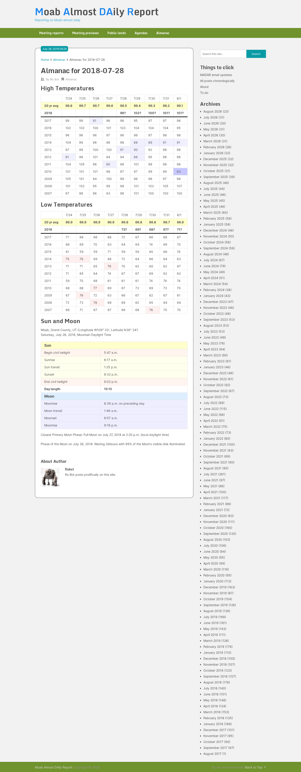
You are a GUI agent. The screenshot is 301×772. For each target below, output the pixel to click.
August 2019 (212, 611)
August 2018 (212, 682)
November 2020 (215, 522)
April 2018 (210, 706)
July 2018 (210, 688)
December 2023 (215, 302)
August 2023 (212, 325)
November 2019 (215, 593)
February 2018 (213, 718)
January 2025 (213, 224)
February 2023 (214, 361)
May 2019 (210, 629)
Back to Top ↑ (255, 767)
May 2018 (210, 700)
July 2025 (210, 189)
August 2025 (212, 183)
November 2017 (215, 736)
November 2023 (215, 307)
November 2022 (215, 379)
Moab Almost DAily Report (53, 767)
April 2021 (210, 492)
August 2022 (212, 397)
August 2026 (212, 111)
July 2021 (210, 474)
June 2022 (211, 409)
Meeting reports (51, 32)
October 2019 (213, 599)
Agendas (141, 32)
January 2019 (213, 652)
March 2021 (211, 498)
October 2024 (213, 242)
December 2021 (214, 444)
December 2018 (215, 658)
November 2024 (215, 236)
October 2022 (213, 385)
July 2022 (210, 403)
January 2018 (213, 724)
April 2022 (210, 420)
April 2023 (210, 349)
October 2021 (213, 456)
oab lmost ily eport (97, 11)
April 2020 (210, 563)
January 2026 (213, 153)
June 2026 (211, 123)
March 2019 (212, 640)
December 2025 (215, 159)
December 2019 (215, 587)
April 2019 (210, 635)
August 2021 (212, 468)
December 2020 (215, 516)
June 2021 (210, 480)
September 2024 (215, 248)
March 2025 (212, 212)
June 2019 (211, 623)
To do (204, 92)
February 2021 (213, 504)
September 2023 (215, 319)
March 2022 (212, 426)
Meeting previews (85, 32)
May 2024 (210, 272)
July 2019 (210, 617)
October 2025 (213, 171)
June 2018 (211, 694)
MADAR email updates (216, 75)
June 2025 (211, 194)
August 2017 (212, 753)
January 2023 (213, 367)
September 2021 (215, 462)
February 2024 (214, 290)
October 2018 (213, 670)
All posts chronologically (217, 81)
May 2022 (210, 415)
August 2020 (212, 539)
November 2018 (215, 664)
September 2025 (215, 177)
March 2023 (212, 355)
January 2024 (213, 296)
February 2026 (214, 147)
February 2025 (214, 218)
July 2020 (210, 545)
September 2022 (215, 391)
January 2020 (213, 581)
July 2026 (210, 117)
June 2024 (211, 266)
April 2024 (210, 278)
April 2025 (210, 206)
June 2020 (211, 551)
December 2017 (214, 730)
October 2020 (213, 527)
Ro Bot (54, 79)
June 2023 (211, 337)
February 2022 (213, 432)
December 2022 (215, 373)
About (204, 87)
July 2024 (210, 260)
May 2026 (210, 129)
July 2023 (210, 331)
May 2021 (210, 486)
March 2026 (212, 141)
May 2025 (210, 200)
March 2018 (212, 712)
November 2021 (215, 450)
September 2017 (215, 748)
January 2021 (213, 510)
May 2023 (210, 343)
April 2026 (210, 135)
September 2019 (215, 605)
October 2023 (213, 313)
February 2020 (214, 575)
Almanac (162, 32)
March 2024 (212, 284)
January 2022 (213, 438)
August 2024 (212, 254)
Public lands (117, 32)
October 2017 (213, 742)
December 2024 (215, 230)
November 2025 (215, 165)
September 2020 (215, 533)
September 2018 (215, 676)
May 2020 (210, 557)
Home (45, 59)
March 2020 (212, 569)
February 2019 (213, 646)
